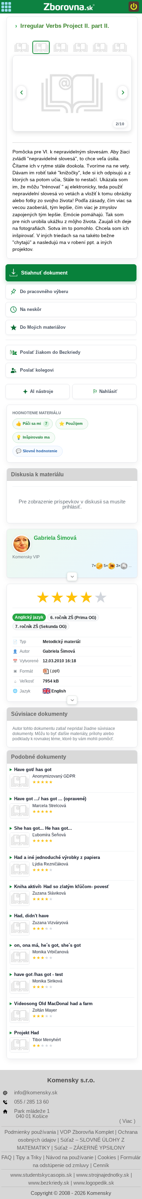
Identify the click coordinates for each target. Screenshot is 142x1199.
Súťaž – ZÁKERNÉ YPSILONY (89, 1148)
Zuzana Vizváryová (50, 922)
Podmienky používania (30, 1132)
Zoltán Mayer (44, 1010)
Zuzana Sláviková (49, 893)
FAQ (6, 1157)
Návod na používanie (69, 1157)
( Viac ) (127, 1121)
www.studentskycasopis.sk (41, 1175)
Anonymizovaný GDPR (53, 776)
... (130, 566)
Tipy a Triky (29, 1157)
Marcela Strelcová (49, 805)
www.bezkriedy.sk (48, 1183)
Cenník (101, 1165)
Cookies (107, 1157)
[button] (72, 576)
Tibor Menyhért (46, 1039)
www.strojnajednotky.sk (102, 1175)
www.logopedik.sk (93, 1183)
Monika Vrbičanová (50, 952)
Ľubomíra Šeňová (49, 835)
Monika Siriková (47, 981)
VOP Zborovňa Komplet (87, 1132)
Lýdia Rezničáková (50, 864)
